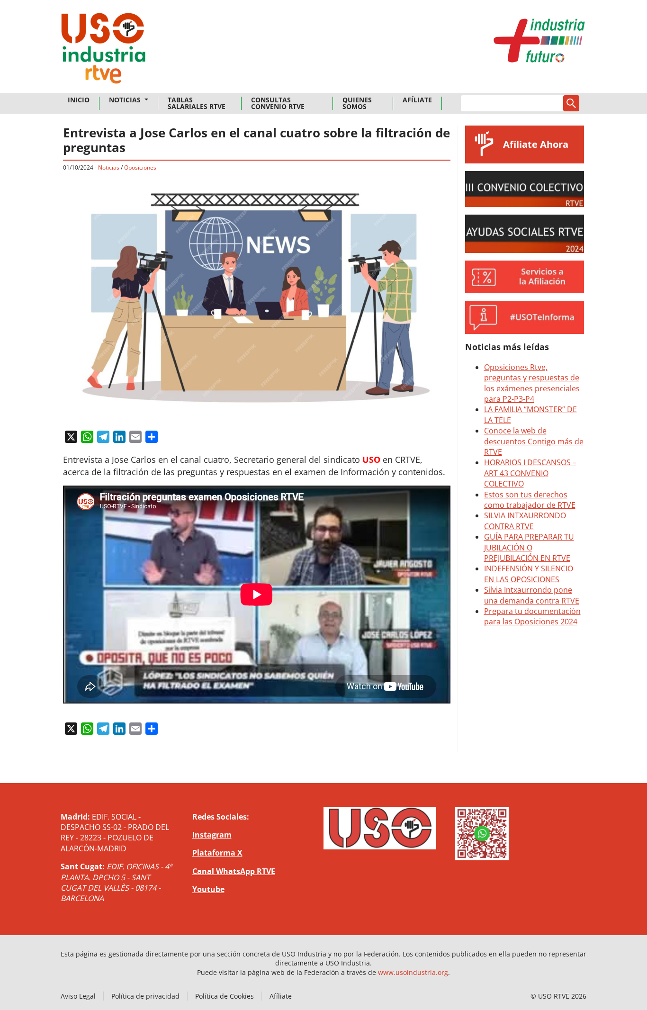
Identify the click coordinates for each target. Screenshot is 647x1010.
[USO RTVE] (103, 51)
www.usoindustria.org (413, 972)
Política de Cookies (224, 996)
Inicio (79, 100)
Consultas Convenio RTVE (278, 103)
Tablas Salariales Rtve (196, 103)
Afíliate (417, 100)
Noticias (126, 100)
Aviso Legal (78, 996)
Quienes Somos (357, 103)
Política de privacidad (145, 996)
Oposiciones (140, 167)
